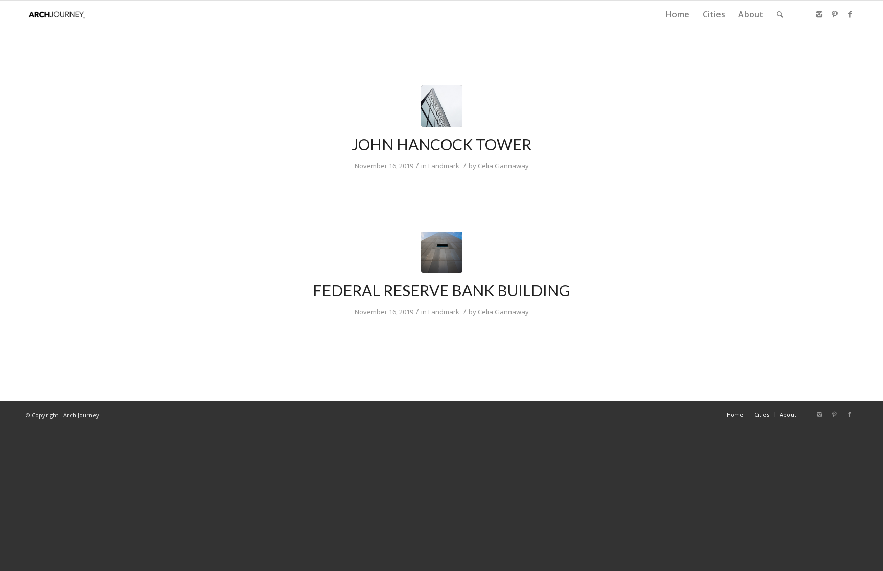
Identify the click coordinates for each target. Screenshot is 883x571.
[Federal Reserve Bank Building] (441, 252)
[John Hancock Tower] (441, 106)
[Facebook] (849, 14)
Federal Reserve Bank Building (441, 290)
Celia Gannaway (503, 165)
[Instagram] (819, 14)
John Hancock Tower (441, 144)
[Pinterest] (834, 14)
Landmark (443, 165)
